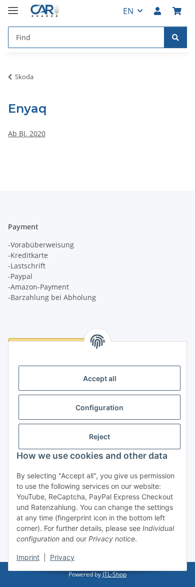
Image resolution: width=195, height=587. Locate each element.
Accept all (99, 378)
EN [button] (128, 11)
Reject (99, 436)
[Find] (175, 37)
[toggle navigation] (13, 6)
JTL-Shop (114, 574)
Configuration (100, 407)
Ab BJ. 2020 (27, 133)
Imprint (28, 557)
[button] (157, 11)
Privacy (62, 557)
